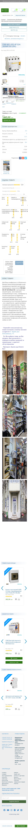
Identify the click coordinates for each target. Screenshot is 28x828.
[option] (14, 586)
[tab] (13, 184)
